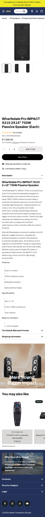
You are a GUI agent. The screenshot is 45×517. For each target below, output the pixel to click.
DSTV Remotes (17, 432)
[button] (7, 133)
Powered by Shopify (23, 513)
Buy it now (22, 157)
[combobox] (20, 11)
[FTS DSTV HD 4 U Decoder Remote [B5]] (17, 414)
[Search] (24, 11)
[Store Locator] (32, 11)
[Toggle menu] (3, 11)
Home (4, 18)
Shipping (15, 142)
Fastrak (11, 513)
